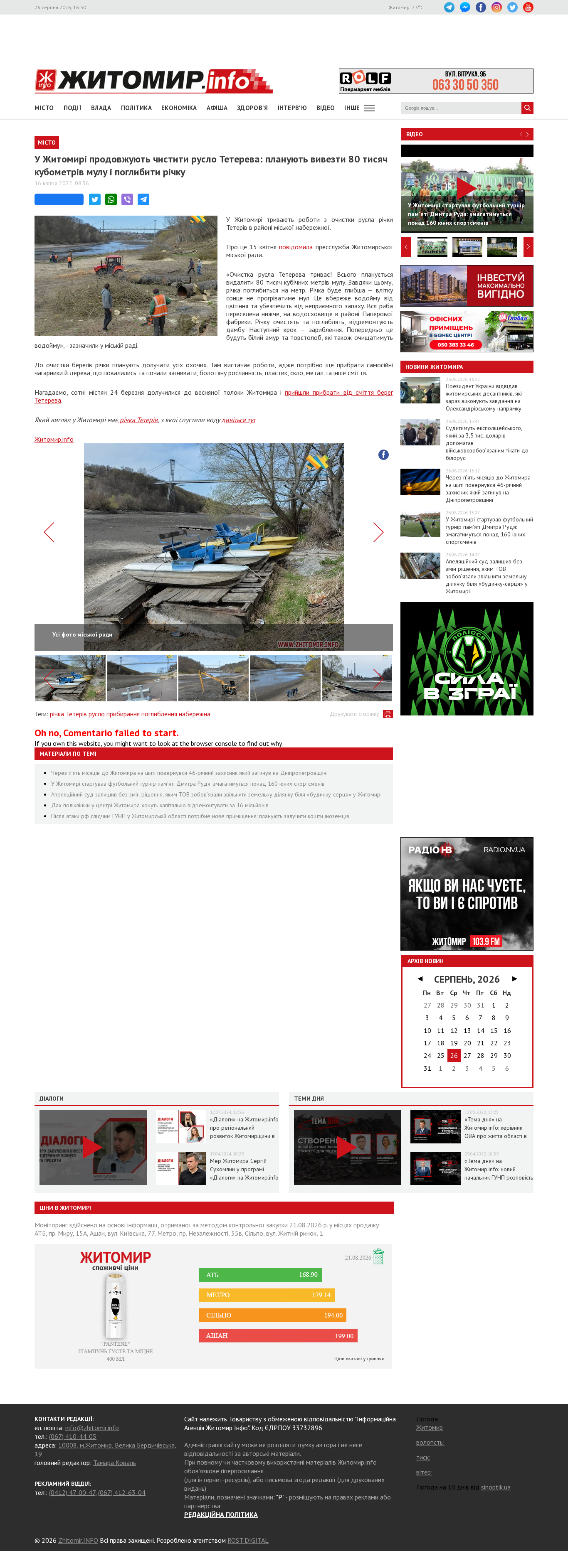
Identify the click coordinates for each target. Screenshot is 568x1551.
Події (73, 108)
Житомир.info (54, 439)
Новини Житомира (434, 367)
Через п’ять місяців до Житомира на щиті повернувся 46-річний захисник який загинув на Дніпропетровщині (189, 773)
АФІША (217, 108)
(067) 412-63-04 (122, 1492)
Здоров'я (252, 108)
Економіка (179, 108)
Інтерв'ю (292, 108)
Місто (44, 108)
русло (97, 714)
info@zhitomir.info (92, 1427)
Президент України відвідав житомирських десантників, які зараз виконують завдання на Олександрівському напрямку (484, 397)
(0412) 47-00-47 (72, 1492)
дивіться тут (238, 419)
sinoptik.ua (496, 1487)
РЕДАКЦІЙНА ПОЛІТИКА (221, 1514)
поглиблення (159, 714)
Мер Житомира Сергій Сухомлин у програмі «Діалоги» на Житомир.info (244, 1169)
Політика (136, 108)
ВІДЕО (325, 108)
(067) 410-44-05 (72, 1436)
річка (57, 714)
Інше (352, 108)
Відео (414, 134)
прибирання (123, 714)
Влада (101, 108)
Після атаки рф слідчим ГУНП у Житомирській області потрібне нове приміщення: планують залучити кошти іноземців (200, 816)
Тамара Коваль (114, 1462)
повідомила (296, 247)
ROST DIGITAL (248, 1540)
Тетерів (76, 714)
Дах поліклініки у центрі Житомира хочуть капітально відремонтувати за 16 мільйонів (160, 805)
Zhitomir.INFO (78, 1540)
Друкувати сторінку (354, 714)
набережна (194, 714)
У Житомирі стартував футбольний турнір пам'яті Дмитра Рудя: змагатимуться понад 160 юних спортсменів (188, 783)
